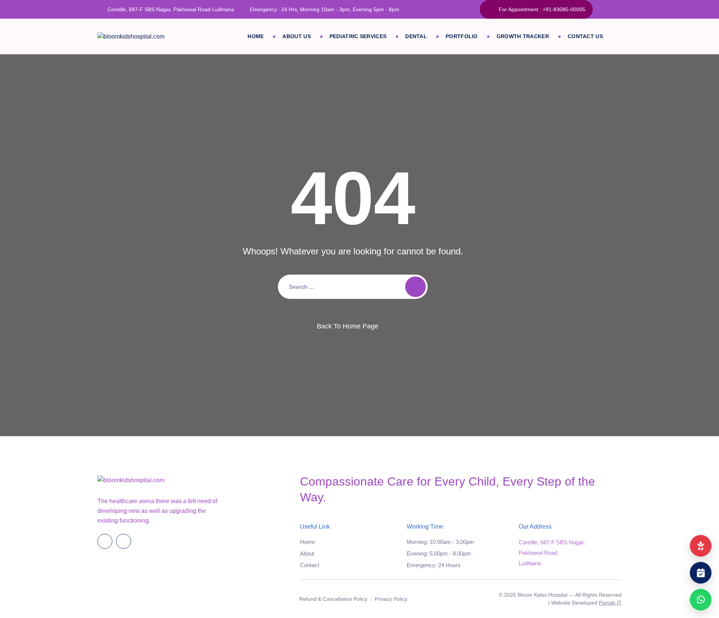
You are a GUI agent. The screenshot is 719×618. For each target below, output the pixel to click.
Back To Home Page (347, 326)
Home (256, 36)
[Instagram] (618, 9)
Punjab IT (610, 603)
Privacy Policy (391, 599)
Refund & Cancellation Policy (333, 599)
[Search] (415, 286)
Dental (416, 36)
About (307, 553)
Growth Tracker (523, 36)
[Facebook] (602, 9)
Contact (309, 565)
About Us (296, 36)
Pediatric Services (358, 36)
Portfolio (462, 36)
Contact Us (585, 36)
